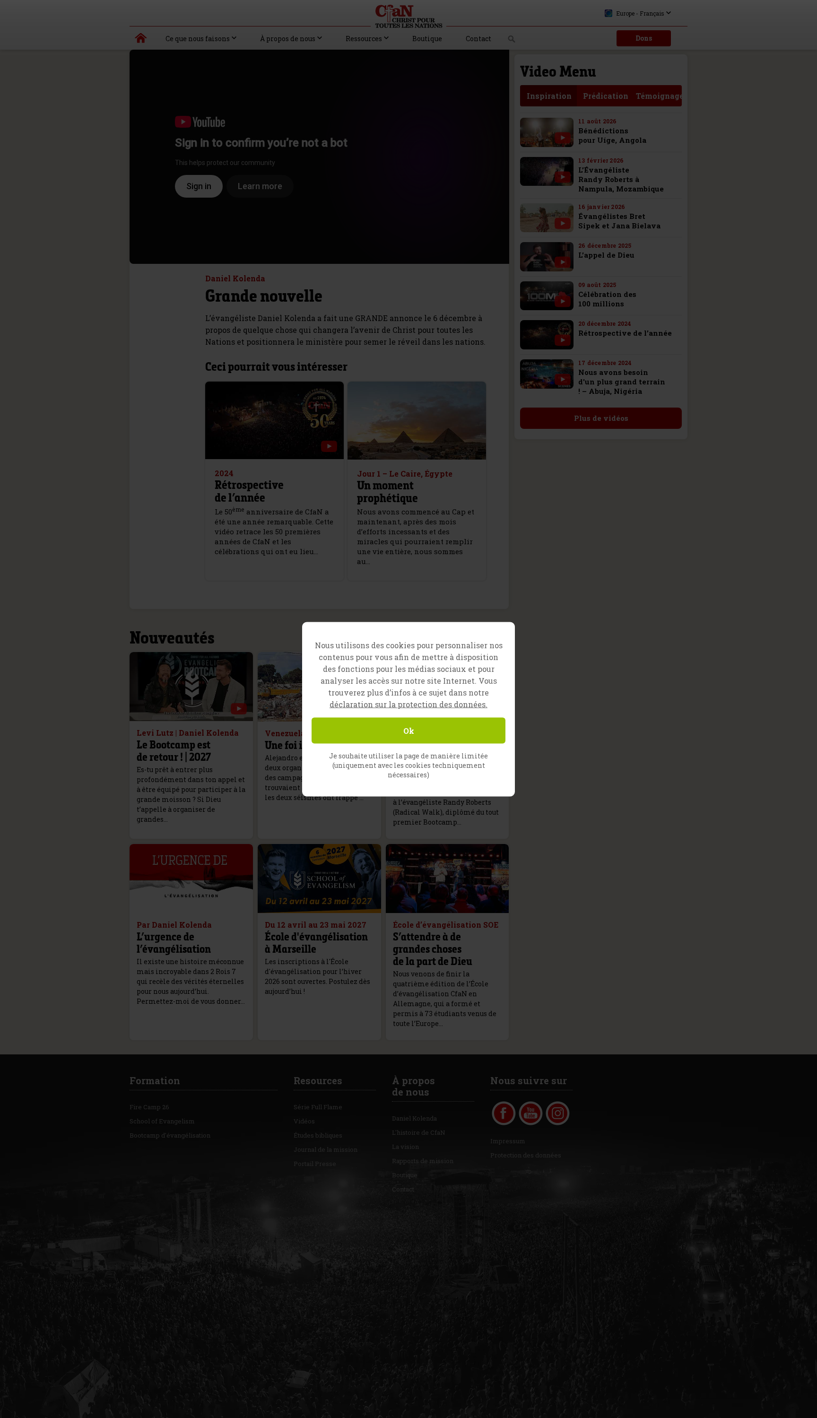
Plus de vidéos (601, 418)
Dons (643, 38)
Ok (408, 730)
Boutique (427, 38)
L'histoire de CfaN (418, 1132)
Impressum (507, 1141)
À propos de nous (287, 38)
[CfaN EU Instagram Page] (557, 1113)
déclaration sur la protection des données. (408, 704)
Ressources (364, 38)
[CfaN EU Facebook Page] (503, 1113)
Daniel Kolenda (414, 1118)
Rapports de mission (422, 1161)
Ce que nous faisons (197, 38)
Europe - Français (640, 13)
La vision (405, 1146)
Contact (478, 38)
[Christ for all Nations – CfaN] (408, 16)
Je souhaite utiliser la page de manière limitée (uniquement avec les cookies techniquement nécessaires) (408, 765)
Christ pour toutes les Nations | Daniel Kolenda (141, 40)
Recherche (511, 42)
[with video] (329, 446)
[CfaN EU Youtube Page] (530, 1113)
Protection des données (525, 1155)
